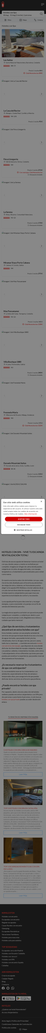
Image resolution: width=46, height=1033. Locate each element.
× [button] (41, 501)
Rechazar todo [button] (23, 525)
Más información (30, 514)
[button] (23, 530)
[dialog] (23, 516)
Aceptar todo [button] (24, 519)
